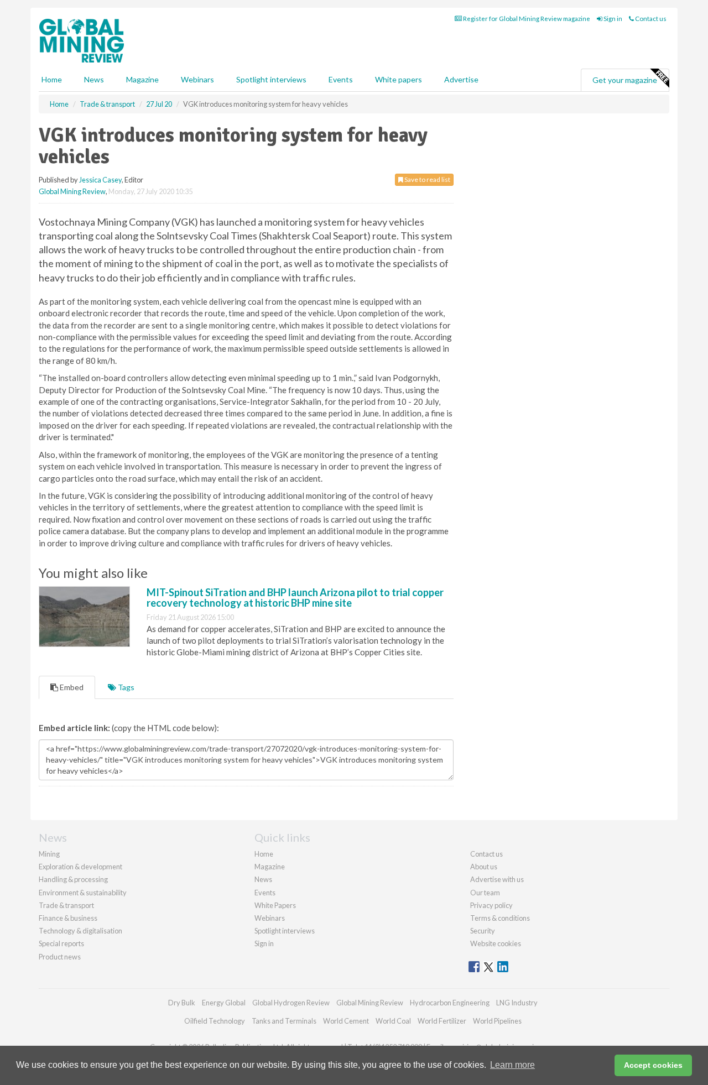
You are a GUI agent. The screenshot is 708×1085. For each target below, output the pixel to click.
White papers (398, 79)
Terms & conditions (500, 918)
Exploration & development (80, 866)
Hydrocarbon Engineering (450, 1002)
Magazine (142, 79)
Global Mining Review (72, 191)
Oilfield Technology (214, 1020)
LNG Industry (517, 1002)
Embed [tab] (71, 687)
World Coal (393, 1020)
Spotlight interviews (271, 79)
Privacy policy (491, 905)
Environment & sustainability (83, 892)
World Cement (346, 1020)
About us (483, 866)
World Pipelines (497, 1020)
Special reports (61, 943)
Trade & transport (66, 905)
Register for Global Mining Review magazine (526, 18)
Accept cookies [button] (653, 1065)
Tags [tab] (125, 687)
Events (341, 79)
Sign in (612, 18)
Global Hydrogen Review (291, 1002)
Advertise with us (497, 879)
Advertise (461, 79)
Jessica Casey (100, 179)
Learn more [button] (512, 1065)
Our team (485, 892)
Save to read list (426, 179)
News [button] (94, 79)
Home (51, 79)
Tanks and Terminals (284, 1020)
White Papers (275, 905)
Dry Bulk (181, 1002)
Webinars (197, 79)
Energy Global (224, 1002)
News (263, 879)
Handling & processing (73, 879)
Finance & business (68, 918)
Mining (49, 853)
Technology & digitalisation (80, 930)
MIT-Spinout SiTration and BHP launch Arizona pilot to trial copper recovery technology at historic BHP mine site (295, 597)
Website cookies (495, 943)
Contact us (650, 18)
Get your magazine (624, 80)
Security (482, 930)
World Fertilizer (442, 1020)
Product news (60, 956)
